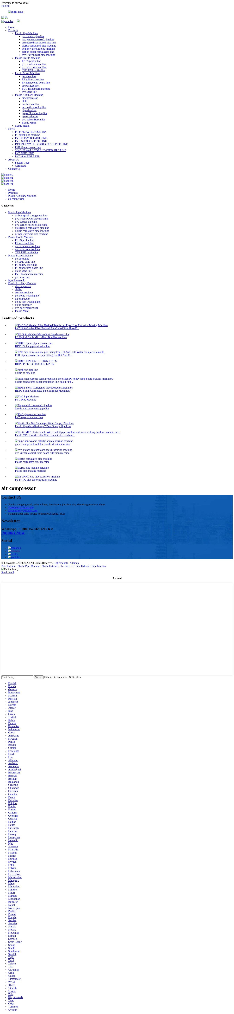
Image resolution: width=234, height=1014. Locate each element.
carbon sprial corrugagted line (38, 51)
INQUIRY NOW (13, 533)
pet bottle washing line (34, 107)
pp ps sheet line (30, 85)
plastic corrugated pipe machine (39, 45)
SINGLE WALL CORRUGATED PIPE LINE (40, 150)
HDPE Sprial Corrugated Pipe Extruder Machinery (42, 390)
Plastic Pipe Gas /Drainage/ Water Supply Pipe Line (43, 426)
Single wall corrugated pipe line (32, 408)
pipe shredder (29, 110)
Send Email (7, 572)
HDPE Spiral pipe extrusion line (32, 346)
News (11, 128)
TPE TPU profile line (33, 70)
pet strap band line (25, 261)
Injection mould (16, 280)
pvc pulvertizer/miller (33, 119)
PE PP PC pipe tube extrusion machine (36, 479)
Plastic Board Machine (27, 73)
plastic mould (22, 125)
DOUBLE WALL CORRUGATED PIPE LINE (41, 144)
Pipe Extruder (8, 566)
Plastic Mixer (29, 122)
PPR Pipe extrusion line (28, 147)
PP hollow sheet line (33, 79)
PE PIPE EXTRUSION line (30, 131)
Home (11, 27)
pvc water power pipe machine (38, 54)
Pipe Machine (99, 566)
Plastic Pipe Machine (26, 33)
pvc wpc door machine (34, 67)
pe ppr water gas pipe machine (38, 48)
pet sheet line (29, 76)
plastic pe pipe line (25, 372)
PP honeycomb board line (36, 82)
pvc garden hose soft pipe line (38, 39)
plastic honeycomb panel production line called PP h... (44, 381)
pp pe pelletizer (30, 116)
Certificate (20, 165)
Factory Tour (22, 162)
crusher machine (31, 104)
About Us (13, 159)
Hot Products (61, 562)
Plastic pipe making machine (30, 470)
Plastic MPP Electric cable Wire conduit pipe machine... (45, 435)
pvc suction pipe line (33, 36)
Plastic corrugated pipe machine (32, 461)
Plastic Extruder (49, 566)
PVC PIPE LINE (24, 153)
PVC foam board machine (36, 88)
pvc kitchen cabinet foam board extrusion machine (42, 452)
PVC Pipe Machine (25, 399)
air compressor (30, 97)
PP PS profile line (31, 61)
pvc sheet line (29, 91)
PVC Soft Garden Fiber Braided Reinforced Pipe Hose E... (47, 328)
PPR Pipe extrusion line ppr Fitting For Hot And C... (43, 355)
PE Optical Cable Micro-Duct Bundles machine (41, 337)
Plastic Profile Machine (27, 57)
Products (13, 30)
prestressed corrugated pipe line (39, 42)
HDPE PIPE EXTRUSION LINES (34, 364)
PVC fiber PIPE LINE (27, 156)
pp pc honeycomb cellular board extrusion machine (42, 444)
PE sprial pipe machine (27, 134)
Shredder (64, 566)
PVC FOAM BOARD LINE (31, 138)
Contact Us (14, 168)
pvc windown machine (34, 64)
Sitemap (74, 562)
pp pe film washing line (34, 113)
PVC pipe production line (29, 417)
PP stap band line (24, 243)
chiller (25, 101)
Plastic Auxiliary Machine (29, 94)
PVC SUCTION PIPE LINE (31, 141)
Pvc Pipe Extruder (80, 566)
